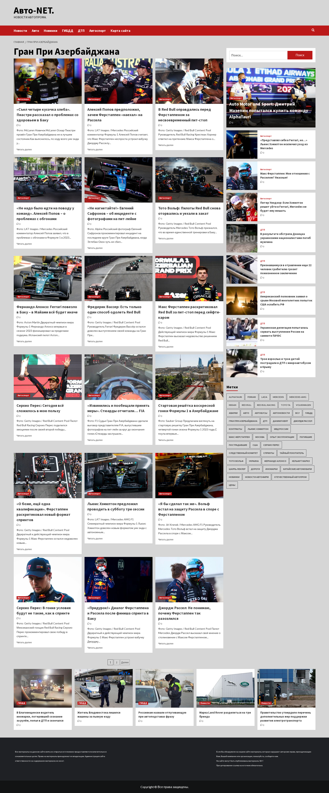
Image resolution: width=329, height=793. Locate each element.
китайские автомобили (297, 469)
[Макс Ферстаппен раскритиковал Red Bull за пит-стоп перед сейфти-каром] (189, 278)
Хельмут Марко (301, 461)
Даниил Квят (280, 421)
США (255, 445)
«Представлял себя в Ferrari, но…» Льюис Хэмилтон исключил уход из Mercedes (284, 144)
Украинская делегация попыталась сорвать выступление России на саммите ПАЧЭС (284, 331)
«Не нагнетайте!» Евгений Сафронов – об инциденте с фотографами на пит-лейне (112, 213)
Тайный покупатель (292, 453)
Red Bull (247, 405)
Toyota (285, 405)
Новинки (50, 30)
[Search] (313, 30)
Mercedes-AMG (297, 397)
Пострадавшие (238, 445)
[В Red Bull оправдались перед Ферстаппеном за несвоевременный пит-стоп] (189, 81)
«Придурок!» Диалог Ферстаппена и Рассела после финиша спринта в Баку (118, 613)
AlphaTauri (235, 397)
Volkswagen (303, 405)
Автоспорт (97, 30)
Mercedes (278, 397)
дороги (255, 469)
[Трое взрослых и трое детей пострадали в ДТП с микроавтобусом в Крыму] (242, 363)
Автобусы (261, 413)
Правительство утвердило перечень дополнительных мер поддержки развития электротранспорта (285, 716)
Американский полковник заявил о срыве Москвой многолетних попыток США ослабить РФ (286, 300)
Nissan (232, 405)
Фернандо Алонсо (275, 461)
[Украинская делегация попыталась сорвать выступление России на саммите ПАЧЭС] (242, 332)
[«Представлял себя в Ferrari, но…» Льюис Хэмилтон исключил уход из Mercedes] (242, 144)
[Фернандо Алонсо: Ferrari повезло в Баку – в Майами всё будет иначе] (48, 278)
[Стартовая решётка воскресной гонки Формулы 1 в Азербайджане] (189, 377)
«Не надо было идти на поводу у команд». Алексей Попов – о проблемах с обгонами (45, 213)
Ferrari (252, 397)
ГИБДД (67, 30)
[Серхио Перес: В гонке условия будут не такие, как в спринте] (48, 579)
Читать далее (24, 149)
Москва (259, 437)
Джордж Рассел (303, 421)
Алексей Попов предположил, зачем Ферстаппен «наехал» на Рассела (114, 114)
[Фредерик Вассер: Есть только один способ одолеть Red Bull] (119, 278)
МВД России (281, 429)
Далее (125, 662)
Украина (254, 461)
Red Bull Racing (266, 405)
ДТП (81, 30)
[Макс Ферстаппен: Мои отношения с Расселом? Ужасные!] (242, 176)
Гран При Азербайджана (243, 421)
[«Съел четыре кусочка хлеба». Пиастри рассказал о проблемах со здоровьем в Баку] (48, 81)
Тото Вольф (236, 461)
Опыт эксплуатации (282, 437)
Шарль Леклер (237, 469)
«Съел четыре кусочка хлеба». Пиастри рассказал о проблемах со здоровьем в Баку (47, 114)
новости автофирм (257, 477)
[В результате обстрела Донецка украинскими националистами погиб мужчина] (242, 238)
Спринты (268, 453)
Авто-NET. (34, 10)
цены (232, 485)
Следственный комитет (243, 453)
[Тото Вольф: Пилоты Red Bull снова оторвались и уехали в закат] (189, 180)
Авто (35, 30)
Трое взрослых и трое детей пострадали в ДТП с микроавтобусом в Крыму (285, 363)
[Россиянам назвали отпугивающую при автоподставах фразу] (165, 688)
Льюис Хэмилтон (258, 429)
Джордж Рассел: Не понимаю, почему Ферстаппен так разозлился (184, 613)
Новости (20, 30)
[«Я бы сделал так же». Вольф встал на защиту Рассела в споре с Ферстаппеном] (189, 475)
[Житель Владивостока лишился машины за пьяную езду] (104, 688)
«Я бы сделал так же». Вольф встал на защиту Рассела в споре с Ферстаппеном (188, 509)
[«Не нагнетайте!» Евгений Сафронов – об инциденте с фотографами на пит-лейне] (119, 180)
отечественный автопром (290, 477)
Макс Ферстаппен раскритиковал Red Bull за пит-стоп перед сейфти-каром (189, 312)
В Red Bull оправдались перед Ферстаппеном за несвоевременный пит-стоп (184, 114)
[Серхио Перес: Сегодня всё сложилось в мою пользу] (48, 377)
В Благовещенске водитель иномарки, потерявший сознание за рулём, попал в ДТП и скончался (40, 716)
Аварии (233, 413)
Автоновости (281, 413)
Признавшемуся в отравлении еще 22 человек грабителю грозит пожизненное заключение (285, 269)
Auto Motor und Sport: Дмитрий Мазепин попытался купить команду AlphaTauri (268, 110)
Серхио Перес (271, 445)
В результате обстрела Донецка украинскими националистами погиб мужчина (285, 238)
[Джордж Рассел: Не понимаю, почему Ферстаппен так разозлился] (189, 579)
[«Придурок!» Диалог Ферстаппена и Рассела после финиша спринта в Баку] (119, 579)
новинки (234, 477)
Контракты (235, 429)
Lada (264, 397)
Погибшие (306, 437)
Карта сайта (120, 30)
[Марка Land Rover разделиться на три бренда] (225, 688)
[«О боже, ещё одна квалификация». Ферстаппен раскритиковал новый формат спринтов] (48, 475)
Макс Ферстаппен (239, 437)
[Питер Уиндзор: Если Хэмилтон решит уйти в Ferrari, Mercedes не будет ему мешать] (242, 207)
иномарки (271, 469)
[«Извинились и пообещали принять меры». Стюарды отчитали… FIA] (119, 377)
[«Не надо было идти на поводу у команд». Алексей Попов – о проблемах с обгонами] (48, 180)
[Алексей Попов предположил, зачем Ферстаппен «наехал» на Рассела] (119, 81)
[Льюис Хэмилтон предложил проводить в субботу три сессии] (119, 475)
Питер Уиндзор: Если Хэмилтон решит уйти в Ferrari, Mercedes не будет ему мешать (283, 207)
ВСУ (297, 413)
